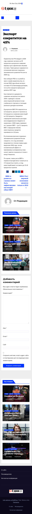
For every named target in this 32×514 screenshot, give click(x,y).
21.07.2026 (9, 399)
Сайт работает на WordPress (10, 500)
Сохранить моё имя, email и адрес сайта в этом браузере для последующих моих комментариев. (16, 358)
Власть (11, 225)
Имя (5, 328)
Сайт (4, 344)
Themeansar (16, 502)
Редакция (15, 48)
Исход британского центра (14, 245)
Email (5, 336)
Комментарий (7, 293)
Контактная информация (9, 478)
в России (7, 260)
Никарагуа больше (14, 227)
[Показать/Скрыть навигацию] (17, 17)
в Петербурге (8, 410)
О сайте (3, 470)
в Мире (6, 225)
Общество (15, 410)
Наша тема (6, 29)
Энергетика (13, 449)
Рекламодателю (6, 474)
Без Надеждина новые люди (12, 263)
